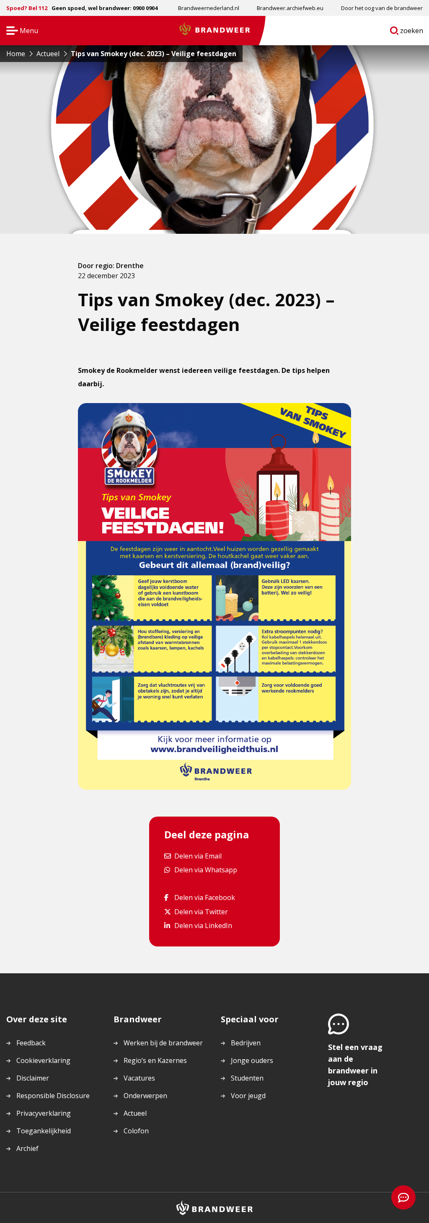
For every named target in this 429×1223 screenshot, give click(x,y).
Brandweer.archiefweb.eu (290, 8)
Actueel (135, 1113)
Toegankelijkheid (43, 1130)
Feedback (31, 1042)
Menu (19, 31)
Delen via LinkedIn (203, 925)
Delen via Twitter (201, 911)
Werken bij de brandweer (163, 1042)
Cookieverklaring (43, 1060)
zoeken (412, 32)
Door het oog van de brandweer (382, 8)
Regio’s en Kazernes (155, 1060)
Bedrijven (246, 1042)
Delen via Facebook (204, 897)
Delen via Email (198, 856)
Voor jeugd (248, 1095)
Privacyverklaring (43, 1113)
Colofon (136, 1130)
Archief (27, 1148)
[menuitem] (208, 8)
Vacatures (139, 1078)
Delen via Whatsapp (205, 869)
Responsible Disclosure (53, 1095)
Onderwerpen (145, 1095)
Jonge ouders (252, 1060)
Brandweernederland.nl (208, 8)
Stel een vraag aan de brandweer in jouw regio (355, 1064)
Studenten (247, 1078)
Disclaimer (32, 1078)
